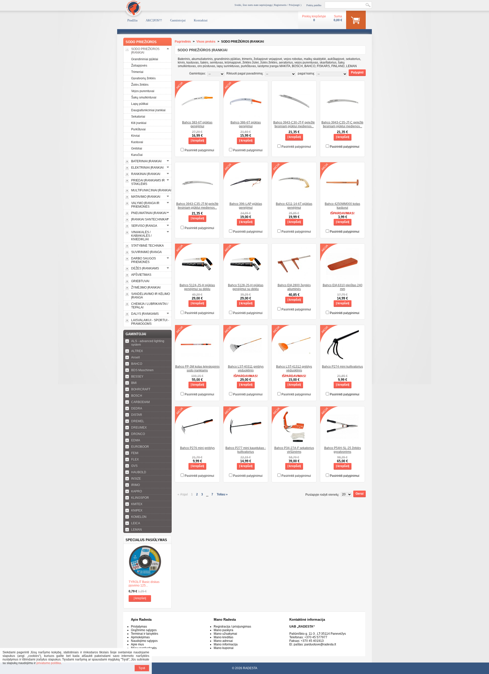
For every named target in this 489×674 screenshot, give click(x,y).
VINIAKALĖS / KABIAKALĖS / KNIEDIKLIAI (141, 235)
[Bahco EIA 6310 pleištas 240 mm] (342, 278)
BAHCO (136, 364)
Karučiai (137, 155)
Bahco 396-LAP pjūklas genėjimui (245, 205)
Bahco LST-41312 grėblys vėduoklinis (294, 368)
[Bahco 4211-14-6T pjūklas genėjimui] (294, 197)
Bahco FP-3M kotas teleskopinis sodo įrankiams (197, 368)
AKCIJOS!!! (154, 20)
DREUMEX (139, 427)
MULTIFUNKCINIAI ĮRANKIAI (151, 190)
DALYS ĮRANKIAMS (145, 314)
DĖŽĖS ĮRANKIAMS (145, 268)
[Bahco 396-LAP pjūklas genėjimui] (245, 197)
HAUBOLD (138, 472)
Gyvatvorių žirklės (143, 78)
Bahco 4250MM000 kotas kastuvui (342, 205)
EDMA (135, 440)
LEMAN (136, 529)
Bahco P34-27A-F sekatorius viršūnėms (294, 450)
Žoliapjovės (139, 65)
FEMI (134, 453)
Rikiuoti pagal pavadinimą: (244, 73)
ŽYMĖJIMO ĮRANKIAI (145, 287)
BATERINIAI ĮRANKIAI (146, 161)
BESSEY (137, 376)
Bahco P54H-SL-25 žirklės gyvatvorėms (342, 450)
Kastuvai (137, 142)
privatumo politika (48, 663)
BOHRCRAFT (140, 389)
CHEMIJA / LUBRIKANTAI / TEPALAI (149, 305)
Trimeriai (137, 72)
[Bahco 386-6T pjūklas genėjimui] (245, 116)
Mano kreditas (223, 637)
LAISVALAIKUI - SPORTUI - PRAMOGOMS (150, 322)
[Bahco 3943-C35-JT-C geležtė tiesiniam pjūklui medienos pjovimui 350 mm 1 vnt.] (342, 116)
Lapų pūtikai (139, 104)
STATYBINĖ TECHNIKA (147, 245)
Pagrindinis (183, 41)
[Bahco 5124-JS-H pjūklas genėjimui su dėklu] (197, 278)
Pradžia (132, 20)
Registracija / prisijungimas (232, 626)
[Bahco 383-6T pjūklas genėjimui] (197, 116)
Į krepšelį (140, 598)
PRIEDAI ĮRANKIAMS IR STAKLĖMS (148, 182)
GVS (134, 466)
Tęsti (142, 668)
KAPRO (136, 491)
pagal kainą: (306, 73)
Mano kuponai (224, 648)
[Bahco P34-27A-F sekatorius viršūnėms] (294, 441)
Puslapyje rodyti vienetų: (322, 494)
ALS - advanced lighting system (147, 342)
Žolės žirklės (139, 84)
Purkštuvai (138, 129)
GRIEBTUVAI (140, 281)
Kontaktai (201, 20)
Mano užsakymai (225, 633)
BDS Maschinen (142, 370)
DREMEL (137, 421)
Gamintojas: (197, 73)
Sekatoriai (138, 116)
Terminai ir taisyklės (144, 633)
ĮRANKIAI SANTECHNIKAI (149, 219)
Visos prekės (205, 41)
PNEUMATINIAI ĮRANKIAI (148, 213)
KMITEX (136, 504)
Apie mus (137, 644)
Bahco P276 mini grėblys (197, 448)
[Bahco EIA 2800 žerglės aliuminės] (294, 278)
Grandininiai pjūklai (144, 59)
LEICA (135, 523)
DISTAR (136, 415)
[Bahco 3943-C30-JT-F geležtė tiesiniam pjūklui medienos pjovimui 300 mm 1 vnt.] (294, 116)
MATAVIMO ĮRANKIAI (145, 196)
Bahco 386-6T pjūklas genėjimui (245, 124)
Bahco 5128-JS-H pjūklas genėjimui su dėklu (245, 287)
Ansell (135, 357)
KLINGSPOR (140, 498)
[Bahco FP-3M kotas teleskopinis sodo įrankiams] (197, 360)
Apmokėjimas (140, 637)
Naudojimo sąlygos (144, 641)
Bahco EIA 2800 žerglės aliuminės (294, 287)
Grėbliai (136, 148)
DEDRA (136, 408)
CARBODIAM (140, 402)
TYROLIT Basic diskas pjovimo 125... (144, 583)
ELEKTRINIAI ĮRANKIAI (147, 167)
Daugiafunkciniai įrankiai (148, 110)
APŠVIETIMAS (141, 275)
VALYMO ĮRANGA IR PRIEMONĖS (145, 204)
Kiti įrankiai (138, 123)
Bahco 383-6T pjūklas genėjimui (197, 124)
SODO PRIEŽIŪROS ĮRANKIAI (145, 50)
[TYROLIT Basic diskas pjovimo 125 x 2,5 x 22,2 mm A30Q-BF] (147, 562)
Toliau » (222, 494)
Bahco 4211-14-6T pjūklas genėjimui (294, 205)
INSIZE (136, 478)
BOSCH (136, 395)
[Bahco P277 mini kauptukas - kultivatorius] (245, 441)
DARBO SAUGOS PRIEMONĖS (143, 260)
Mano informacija (226, 644)
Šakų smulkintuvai (143, 97)
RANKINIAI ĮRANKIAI (145, 174)
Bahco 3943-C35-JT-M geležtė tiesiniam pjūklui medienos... (197, 205)
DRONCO (138, 434)
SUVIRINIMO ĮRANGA (146, 252)
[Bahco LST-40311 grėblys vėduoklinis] (245, 360)
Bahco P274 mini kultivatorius (342, 366)
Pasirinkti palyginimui (199, 150)
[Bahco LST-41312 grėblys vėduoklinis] (294, 360)
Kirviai (135, 136)
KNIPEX (136, 510)
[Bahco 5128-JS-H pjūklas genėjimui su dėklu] (245, 278)
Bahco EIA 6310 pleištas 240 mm (342, 287)
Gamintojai (178, 20)
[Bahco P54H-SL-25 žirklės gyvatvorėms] (342, 441)
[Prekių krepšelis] (356, 21)
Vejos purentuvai (142, 91)
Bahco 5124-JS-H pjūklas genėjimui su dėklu (197, 287)
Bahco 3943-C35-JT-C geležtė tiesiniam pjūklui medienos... (342, 124)
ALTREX (137, 351)
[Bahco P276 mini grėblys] (197, 441)
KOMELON (138, 517)
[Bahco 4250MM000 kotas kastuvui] (342, 197)
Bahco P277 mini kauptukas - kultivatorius (245, 450)
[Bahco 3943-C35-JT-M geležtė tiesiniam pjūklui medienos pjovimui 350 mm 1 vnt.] (197, 197)
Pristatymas (139, 626)
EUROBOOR (140, 446)
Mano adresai (223, 641)
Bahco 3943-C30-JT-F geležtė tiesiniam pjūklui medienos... (294, 124)
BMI (134, 383)
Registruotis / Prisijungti (287, 5)
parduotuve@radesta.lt (320, 644)
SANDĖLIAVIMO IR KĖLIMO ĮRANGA (150, 295)
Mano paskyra (223, 630)
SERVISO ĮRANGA (144, 226)
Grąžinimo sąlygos (144, 630)
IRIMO (135, 485)
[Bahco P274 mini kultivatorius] (342, 360)
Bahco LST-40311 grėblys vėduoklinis (246, 368)
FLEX (135, 459)
